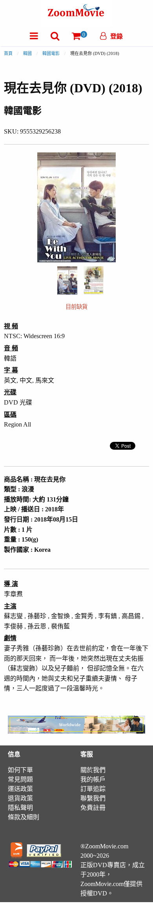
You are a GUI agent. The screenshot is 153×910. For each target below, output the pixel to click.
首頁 (8, 53)
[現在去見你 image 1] (67, 280)
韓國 (27, 53)
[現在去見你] (67, 279)
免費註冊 (93, 807)
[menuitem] (34, 36)
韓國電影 (51, 53)
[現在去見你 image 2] (94, 280)
